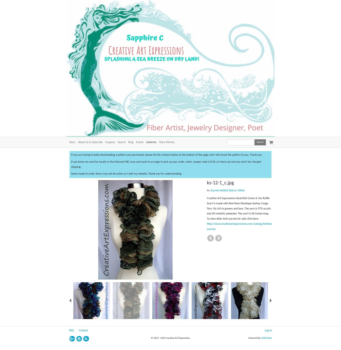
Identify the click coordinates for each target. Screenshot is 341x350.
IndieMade (266, 338)
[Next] (218, 238)
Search (122, 142)
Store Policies (167, 142)
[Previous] (210, 238)
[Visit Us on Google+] (72, 339)
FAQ (71, 330)
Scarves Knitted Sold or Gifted (227, 190)
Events (140, 142)
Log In (268, 330)
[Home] (170, 68)
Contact (83, 330)
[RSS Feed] (86, 339)
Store (72, 142)
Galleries (151, 142)
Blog (130, 142)
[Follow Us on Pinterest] (79, 339)
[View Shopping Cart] (270, 141)
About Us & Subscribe (90, 142)
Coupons (110, 142)
